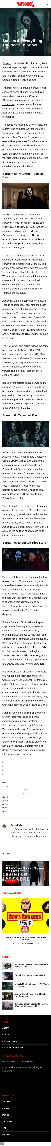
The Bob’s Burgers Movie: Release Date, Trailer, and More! (25, 938)
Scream (7, 63)
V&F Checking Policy (12, 1048)
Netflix (16, 866)
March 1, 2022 (25, 875)
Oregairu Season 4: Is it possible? (30, 975)
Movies (5, 34)
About (5, 1028)
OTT (4, 1128)
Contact (6, 1035)
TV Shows (7, 1122)
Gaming (6, 1135)
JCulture (7, 1102)
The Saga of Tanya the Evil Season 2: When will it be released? (31, 1005)
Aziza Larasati (11, 875)
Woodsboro (8, 104)
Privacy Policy (9, 1041)
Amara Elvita (7, 51)
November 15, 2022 (22, 51)
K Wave (5, 1108)
